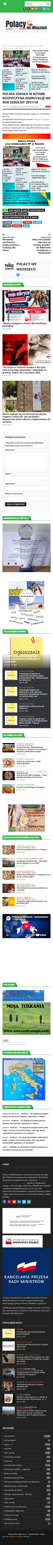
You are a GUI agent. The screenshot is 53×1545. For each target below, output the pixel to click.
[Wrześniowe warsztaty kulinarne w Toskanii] (8, 888)
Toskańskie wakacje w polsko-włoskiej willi (30, 1385)
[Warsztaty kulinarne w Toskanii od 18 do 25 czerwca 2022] (8, 875)
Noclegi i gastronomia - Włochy (26, 848)
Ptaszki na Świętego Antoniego (31, 787)
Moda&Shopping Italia (14, 1478)
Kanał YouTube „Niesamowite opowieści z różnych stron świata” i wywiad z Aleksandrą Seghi (32, 749)
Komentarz (10, 450)
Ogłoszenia (30, 671)
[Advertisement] (20, 962)
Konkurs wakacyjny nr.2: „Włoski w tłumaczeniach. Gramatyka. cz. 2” (32, 1398)
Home (4, 46)
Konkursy (27, 1395)
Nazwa (8, 474)
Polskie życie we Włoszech (24, 745)
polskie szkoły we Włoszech (13, 217)
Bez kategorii (10, 1440)
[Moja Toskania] (26, 1034)
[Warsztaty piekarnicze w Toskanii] (8, 850)
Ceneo (5, 1040)
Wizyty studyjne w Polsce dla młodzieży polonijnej (24, 324)
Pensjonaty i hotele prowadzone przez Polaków (31, 1333)
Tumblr (7, 226)
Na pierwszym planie (22, 773)
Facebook (8, 222)
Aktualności (12, 46)
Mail (27, 226)
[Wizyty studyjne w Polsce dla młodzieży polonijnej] (26, 305)
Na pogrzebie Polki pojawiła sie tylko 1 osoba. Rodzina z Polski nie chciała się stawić (33, 1359)
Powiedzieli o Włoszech (14, 1511)
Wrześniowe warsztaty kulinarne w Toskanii (32, 889)
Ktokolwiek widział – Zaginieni (17, 1469)
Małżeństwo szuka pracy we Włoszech (31, 707)
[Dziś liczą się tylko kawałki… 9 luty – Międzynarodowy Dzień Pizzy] (8, 775)
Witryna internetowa (14, 494)
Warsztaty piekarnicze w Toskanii (32, 849)
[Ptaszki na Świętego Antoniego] (8, 788)
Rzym (27, 217)
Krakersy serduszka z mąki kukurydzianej (29, 762)
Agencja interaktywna (17, 1536)
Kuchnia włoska (29, 744)
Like (49, 107)
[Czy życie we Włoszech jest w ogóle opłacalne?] (8, 1346)
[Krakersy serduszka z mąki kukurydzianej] (8, 763)
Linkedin (38, 222)
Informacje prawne (30, 1369)
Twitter (18, 222)
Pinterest (17, 226)
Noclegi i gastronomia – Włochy (18, 1494)
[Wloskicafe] (23, 1001)
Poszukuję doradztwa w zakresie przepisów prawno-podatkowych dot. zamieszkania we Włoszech (33, 676)
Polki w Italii (9, 1502)
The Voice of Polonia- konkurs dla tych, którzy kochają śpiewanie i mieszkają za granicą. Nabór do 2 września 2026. (24, 370)
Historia (7, 1448)
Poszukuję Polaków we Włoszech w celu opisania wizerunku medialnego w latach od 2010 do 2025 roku (33, 693)
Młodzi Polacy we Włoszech (28, 107)
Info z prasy (9, 1453)
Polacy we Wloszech (37, 210)
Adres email (10, 483)
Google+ (28, 222)
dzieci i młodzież (14, 210)
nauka (25, 210)
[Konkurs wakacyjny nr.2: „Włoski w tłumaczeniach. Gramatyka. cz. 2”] (8, 1398)
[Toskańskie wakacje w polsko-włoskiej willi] (8, 1386)
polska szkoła (22, 214)
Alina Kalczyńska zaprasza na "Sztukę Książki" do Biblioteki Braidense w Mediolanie (41, 245)
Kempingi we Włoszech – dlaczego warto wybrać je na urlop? (32, 862)
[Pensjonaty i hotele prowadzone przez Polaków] (8, 1333)
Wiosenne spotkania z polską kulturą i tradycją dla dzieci (11, 244)
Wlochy (34, 217)
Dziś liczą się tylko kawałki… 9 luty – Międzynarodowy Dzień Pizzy (32, 776)
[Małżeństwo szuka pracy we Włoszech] (11, 707)
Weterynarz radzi (11, 1523)
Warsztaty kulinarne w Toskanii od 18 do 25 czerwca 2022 (33, 875)
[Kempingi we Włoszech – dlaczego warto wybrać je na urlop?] (8, 862)
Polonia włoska (9, 214)
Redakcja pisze (10, 1519)
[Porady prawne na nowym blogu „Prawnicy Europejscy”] (8, 1372)
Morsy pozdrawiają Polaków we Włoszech (22, 1482)
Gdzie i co (27, 898)
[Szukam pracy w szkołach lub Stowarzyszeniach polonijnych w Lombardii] (26, 652)
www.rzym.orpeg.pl (41, 119)
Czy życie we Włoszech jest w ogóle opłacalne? (32, 1345)
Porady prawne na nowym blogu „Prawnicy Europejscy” (31, 1373)
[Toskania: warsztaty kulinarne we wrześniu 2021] (8, 901)
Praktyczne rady (38, 1370)
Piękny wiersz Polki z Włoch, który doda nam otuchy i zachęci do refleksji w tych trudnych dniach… (32, 1413)
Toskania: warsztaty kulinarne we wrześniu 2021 (32, 902)
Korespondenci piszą (31, 771)
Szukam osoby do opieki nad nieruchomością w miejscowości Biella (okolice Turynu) (33, 721)
